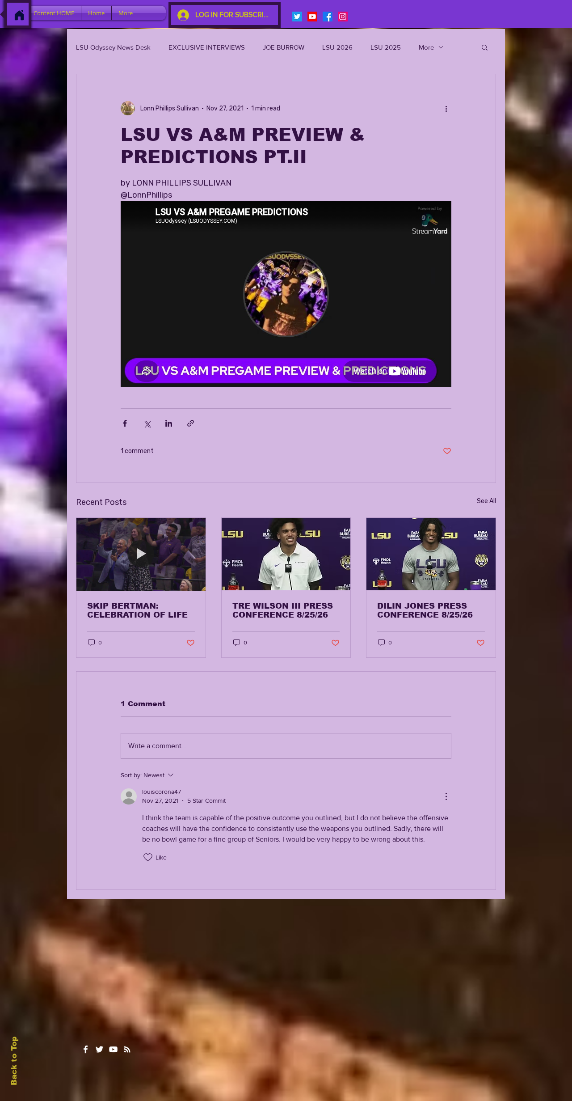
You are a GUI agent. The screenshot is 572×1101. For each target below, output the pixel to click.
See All (486, 501)
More (426, 47)
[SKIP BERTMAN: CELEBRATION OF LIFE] (141, 554)
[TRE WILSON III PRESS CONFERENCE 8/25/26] (286, 554)
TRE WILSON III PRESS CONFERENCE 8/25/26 (282, 610)
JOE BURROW (283, 47)
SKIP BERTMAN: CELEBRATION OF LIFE (137, 610)
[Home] (19, 15)
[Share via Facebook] (125, 423)
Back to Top (14, 1061)
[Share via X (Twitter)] (147, 423)
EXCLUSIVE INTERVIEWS (206, 47)
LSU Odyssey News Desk (113, 47)
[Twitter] (297, 16)
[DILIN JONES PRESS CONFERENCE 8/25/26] (431, 554)
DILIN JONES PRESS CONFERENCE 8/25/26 (425, 610)
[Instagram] (343, 16)
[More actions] (446, 108)
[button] (484, 47)
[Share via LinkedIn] (168, 423)
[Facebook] (327, 16)
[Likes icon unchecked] (148, 857)
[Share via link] (190, 423)
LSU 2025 (385, 47)
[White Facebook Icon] (85, 1049)
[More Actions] (446, 796)
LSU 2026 (337, 47)
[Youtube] (312, 16)
